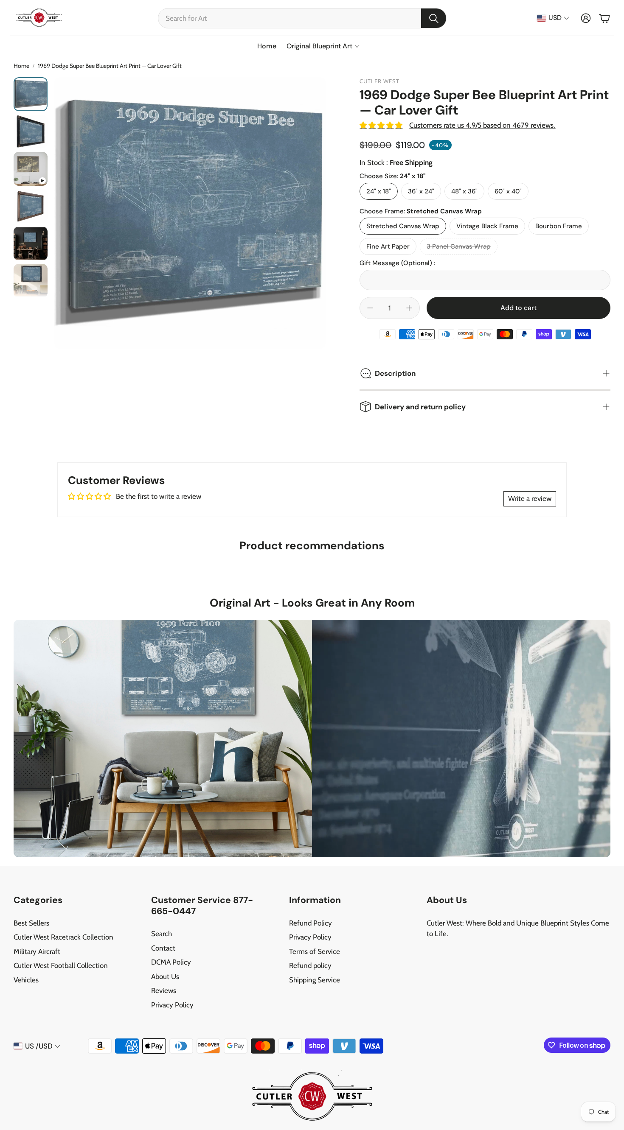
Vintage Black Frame (487, 226)
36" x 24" (421, 191)
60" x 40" (508, 191)
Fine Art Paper (388, 246)
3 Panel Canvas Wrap (459, 246)
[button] (302, 18)
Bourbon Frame (558, 226)
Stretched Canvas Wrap (402, 226)
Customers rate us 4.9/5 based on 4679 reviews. (482, 125)
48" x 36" (464, 191)
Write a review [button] (529, 498)
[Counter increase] (409, 308)
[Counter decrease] (370, 308)
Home (21, 66)
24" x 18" (378, 191)
